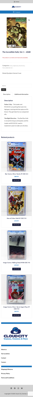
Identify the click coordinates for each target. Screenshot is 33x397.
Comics (11, 65)
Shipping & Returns (7, 369)
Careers (3, 362)
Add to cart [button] (16, 180)
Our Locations (5, 353)
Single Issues (15, 65)
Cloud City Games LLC (22, 394)
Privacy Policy (5, 373)
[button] (16, 12)
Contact (3, 358)
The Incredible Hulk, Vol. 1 (7, 67)
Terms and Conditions (7, 378)
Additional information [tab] (21, 94)
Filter (3, 89)
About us (4, 349)
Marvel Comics (22, 65)
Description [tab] (6, 94)
